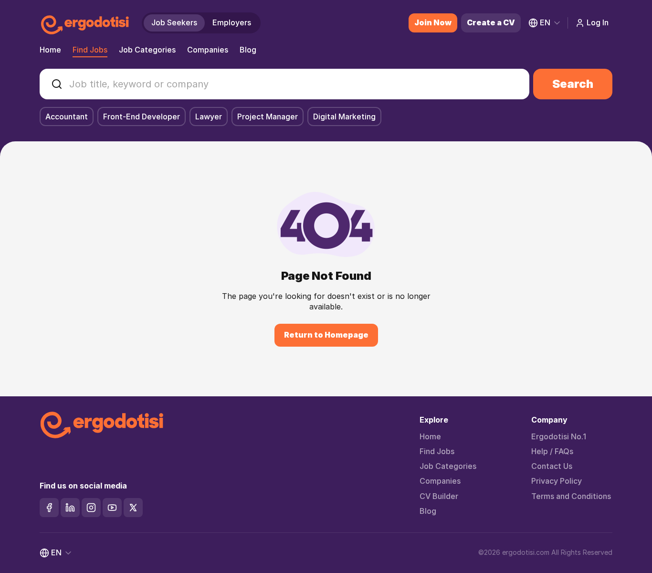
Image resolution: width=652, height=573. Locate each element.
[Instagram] (91, 507)
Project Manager (267, 116)
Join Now (433, 22)
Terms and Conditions (571, 496)
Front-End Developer (141, 116)
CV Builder (439, 496)
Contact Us (551, 466)
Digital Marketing (344, 116)
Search (572, 84)
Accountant (66, 116)
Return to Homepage (326, 335)
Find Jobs (90, 49)
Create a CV (491, 22)
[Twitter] (133, 507)
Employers (231, 22)
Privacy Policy (556, 481)
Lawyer (208, 116)
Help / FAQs (552, 451)
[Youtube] (112, 507)
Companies (207, 49)
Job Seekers (174, 22)
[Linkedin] (70, 507)
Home (50, 49)
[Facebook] (49, 507)
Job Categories (147, 49)
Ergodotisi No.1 (558, 436)
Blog (248, 49)
